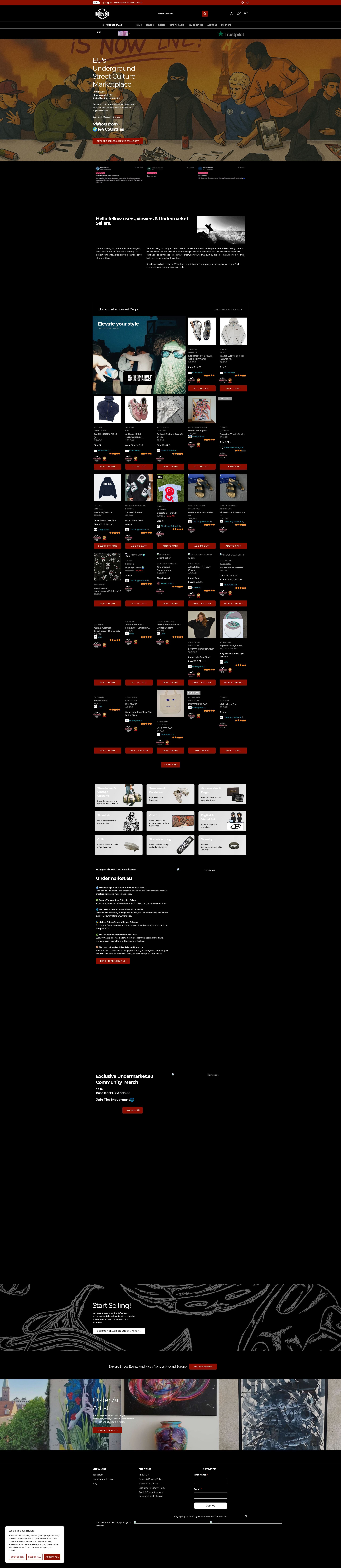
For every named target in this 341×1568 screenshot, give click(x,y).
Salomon (192, 352)
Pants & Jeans (163, 427)
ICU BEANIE (131, 704)
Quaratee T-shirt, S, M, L (232, 434)
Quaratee (224, 431)
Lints (100, 637)
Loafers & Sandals (196, 506)
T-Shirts (223, 427)
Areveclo (196, 587)
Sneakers (192, 349)
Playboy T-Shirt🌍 (134, 567)
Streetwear (194, 564)
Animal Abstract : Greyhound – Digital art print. (106, 631)
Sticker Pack (100, 700)
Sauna (222, 352)
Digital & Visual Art (166, 621)
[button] (118, 141)
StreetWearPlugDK (233, 447)
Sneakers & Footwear (167, 564)
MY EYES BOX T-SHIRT (231, 567)
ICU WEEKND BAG (197, 704)
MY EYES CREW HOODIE (201, 649)
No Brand (129, 509)
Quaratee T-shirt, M (167, 513)
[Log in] (231, 13)
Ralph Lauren (100, 431)
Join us (210, 1506)
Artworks (99, 625)
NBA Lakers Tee (228, 704)
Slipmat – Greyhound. (231, 645)
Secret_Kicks (167, 583)
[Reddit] (242, 2)
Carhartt (161, 431)
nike (127, 431)
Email (198, 1489)
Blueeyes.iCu (225, 564)
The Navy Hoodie (103, 512)
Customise (17, 1557)
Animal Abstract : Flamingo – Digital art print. (136, 627)
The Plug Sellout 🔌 (139, 529)
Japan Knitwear (133, 512)
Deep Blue (98, 509)
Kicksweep (197, 372)
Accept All (52, 1557)
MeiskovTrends (168, 450)
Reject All (34, 1557)
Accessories (99, 585)
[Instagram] (247, 2)
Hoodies (223, 349)
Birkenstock (194, 509)
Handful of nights (197, 430)
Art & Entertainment (198, 427)
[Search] (205, 14)
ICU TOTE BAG (164, 728)
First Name (201, 1475)
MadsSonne (198, 436)
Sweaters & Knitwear (135, 506)
